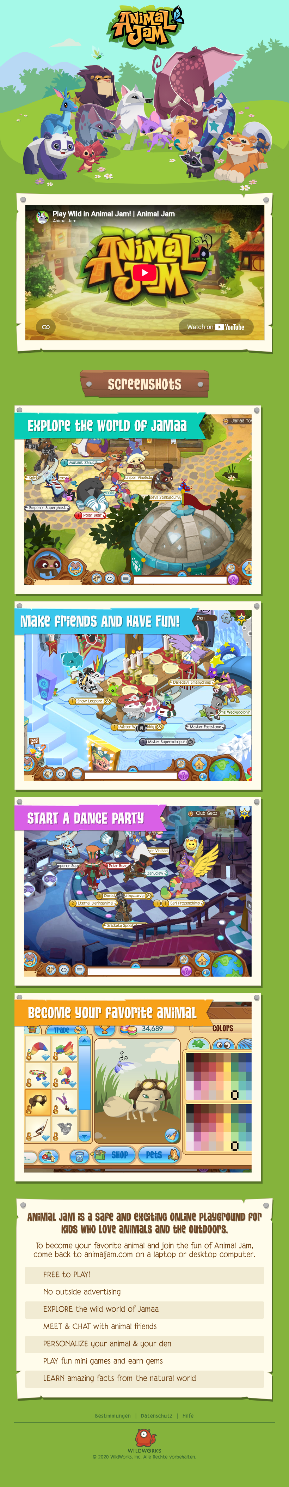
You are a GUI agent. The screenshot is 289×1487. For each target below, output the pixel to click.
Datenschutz (157, 1416)
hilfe (188, 1416)
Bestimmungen (113, 1416)
